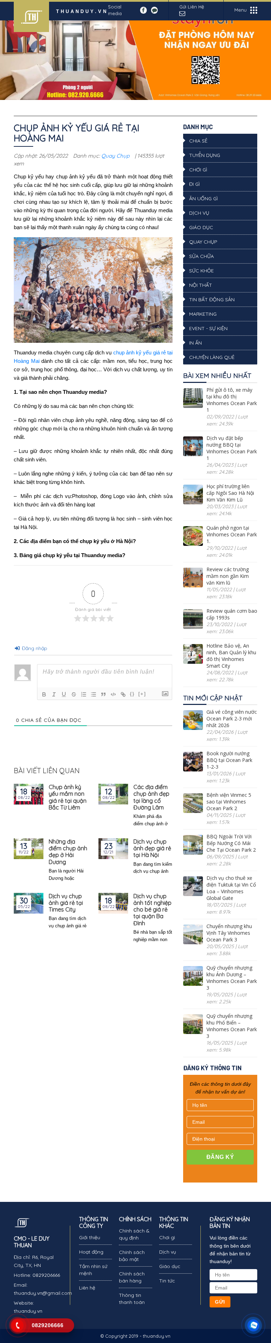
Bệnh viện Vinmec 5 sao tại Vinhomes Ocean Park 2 (228, 802)
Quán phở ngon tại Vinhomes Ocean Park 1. (231, 534)
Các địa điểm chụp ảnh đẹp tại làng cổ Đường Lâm (151, 797)
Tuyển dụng (204, 155)
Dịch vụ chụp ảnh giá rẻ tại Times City (66, 903)
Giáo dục (201, 227)
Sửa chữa (201, 256)
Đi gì (194, 184)
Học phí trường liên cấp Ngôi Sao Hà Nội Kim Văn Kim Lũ (230, 493)
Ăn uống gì (203, 198)
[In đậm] (44, 694)
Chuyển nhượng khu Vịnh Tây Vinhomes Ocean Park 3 (229, 933)
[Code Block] (113, 694)
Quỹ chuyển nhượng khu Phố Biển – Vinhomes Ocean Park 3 (231, 1026)
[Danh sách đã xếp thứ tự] (84, 694)
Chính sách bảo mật (132, 1255)
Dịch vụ (199, 213)
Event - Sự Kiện (208, 328)
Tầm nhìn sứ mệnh (93, 1269)
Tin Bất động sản (212, 299)
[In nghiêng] (54, 694)
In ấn (195, 343)
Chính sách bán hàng (132, 1277)
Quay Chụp (115, 155)
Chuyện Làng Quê (212, 357)
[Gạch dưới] (64, 694)
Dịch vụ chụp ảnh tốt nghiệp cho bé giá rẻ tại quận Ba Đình (152, 910)
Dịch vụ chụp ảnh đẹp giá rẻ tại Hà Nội (152, 848)
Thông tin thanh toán (132, 1298)
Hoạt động (91, 1252)
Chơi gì (198, 169)
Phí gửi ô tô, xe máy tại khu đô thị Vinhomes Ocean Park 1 (231, 399)
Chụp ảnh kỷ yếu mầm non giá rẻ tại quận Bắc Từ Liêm (67, 797)
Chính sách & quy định (134, 1234)
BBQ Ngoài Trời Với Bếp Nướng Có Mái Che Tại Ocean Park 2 (231, 843)
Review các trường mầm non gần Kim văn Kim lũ (227, 576)
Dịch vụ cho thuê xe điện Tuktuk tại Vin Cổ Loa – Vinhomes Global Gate (231, 888)
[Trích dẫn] (103, 694)
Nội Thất (200, 285)
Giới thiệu (89, 1237)
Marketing (203, 314)
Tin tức (167, 1281)
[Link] (123, 694)
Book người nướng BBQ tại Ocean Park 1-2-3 (229, 760)
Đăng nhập (33, 648)
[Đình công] (74, 694)
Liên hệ (87, 1288)
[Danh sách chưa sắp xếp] (93, 694)
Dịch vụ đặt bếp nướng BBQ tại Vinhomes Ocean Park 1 (231, 448)
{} (132, 693)
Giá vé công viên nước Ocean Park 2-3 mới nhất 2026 (231, 718)
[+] (142, 693)
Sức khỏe (201, 270)
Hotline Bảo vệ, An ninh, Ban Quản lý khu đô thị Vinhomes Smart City (231, 655)
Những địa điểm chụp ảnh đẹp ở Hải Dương (68, 851)
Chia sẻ (198, 141)
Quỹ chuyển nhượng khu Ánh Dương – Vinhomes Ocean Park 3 (231, 977)
